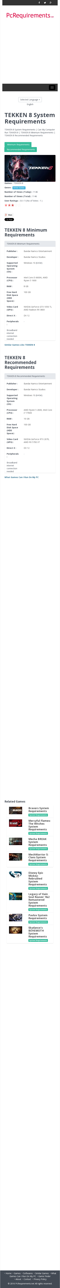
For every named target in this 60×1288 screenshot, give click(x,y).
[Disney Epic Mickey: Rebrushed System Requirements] (15, 874)
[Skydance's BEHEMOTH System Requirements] (15, 929)
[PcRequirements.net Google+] (50, 3)
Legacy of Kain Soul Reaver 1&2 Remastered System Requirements (39, 899)
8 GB (26, 286)
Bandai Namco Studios (34, 257)
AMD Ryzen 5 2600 (33, 410)
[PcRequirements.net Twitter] (45, 3)
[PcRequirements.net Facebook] (39, 3)
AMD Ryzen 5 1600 (36, 279)
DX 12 (26, 315)
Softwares (28, 1273)
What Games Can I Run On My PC (33, 1275)
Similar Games (42, 1273)
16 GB (27, 418)
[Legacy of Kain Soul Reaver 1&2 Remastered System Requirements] (15, 896)
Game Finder (44, 1276)
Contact (27, 1279)
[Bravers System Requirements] (15, 810)
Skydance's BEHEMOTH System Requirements (37, 932)
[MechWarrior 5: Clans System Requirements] (15, 856)
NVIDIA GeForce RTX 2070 (36, 439)
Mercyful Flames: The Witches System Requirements (39, 825)
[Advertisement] (30, 52)
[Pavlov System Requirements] (15, 917)
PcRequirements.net (24, 1283)
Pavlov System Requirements (37, 916)
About (18, 1279)
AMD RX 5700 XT (32, 442)
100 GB (27, 292)
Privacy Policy (40, 1279)
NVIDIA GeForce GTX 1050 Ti (37, 306)
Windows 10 (29, 262)
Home (9, 1273)
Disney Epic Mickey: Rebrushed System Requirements (37, 878)
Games (17, 1273)
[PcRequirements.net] (30, 16)
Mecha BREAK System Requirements (37, 842)
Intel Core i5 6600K (33, 277)
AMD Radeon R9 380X (34, 309)
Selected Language (29, 99)
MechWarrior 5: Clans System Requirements (38, 857)
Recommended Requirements (20, 149)
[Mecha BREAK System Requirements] (15, 841)
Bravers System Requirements (38, 809)
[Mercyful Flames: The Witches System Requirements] (15, 822)
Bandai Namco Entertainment (38, 251)
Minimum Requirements (18, 144)
